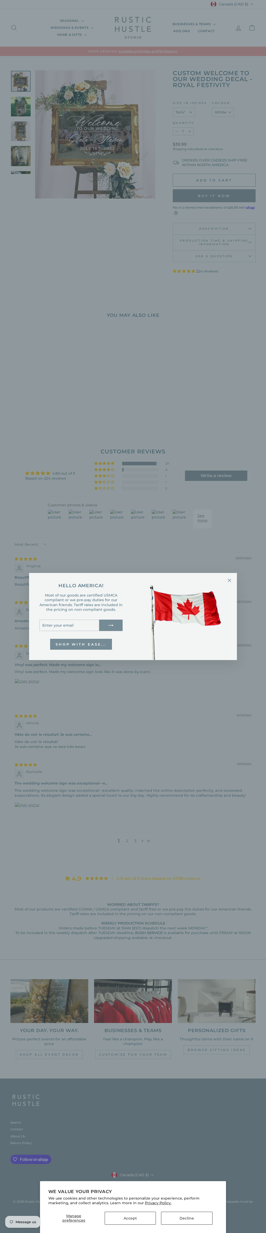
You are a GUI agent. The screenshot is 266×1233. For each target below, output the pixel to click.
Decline (186, 1218)
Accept (130, 1218)
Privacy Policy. (158, 1203)
